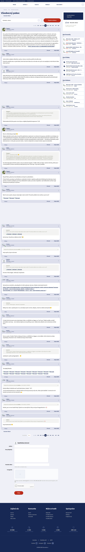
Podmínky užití (43, 540)
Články (11, 516)
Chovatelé (59, 4)
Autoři (29, 512)
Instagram (41, 543)
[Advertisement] (31, 94)
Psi (9, 9)
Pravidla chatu (49, 518)
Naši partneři (69, 512)
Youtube (33, 543)
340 (40, 25)
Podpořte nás (69, 516)
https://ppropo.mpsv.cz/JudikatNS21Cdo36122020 (41, 46)
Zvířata (25, 4)
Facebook (49, 543)
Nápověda (69, 17)
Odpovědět (56, 50)
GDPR (51, 540)
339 (38, 25)
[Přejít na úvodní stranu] (1, 9)
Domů (14, 4)
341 (43, 25)
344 (50, 25)
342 (45, 25)
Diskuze (48, 4)
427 (56, 25)
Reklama (68, 514)
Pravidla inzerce (49, 514)
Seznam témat (7, 15)
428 (58, 25)
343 (48, 25)
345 (53, 25)
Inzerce (37, 4)
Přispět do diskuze (52, 20)
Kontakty (35, 540)
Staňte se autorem (32, 514)
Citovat (48, 50)
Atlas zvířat (13, 518)
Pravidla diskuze (71, 15)
